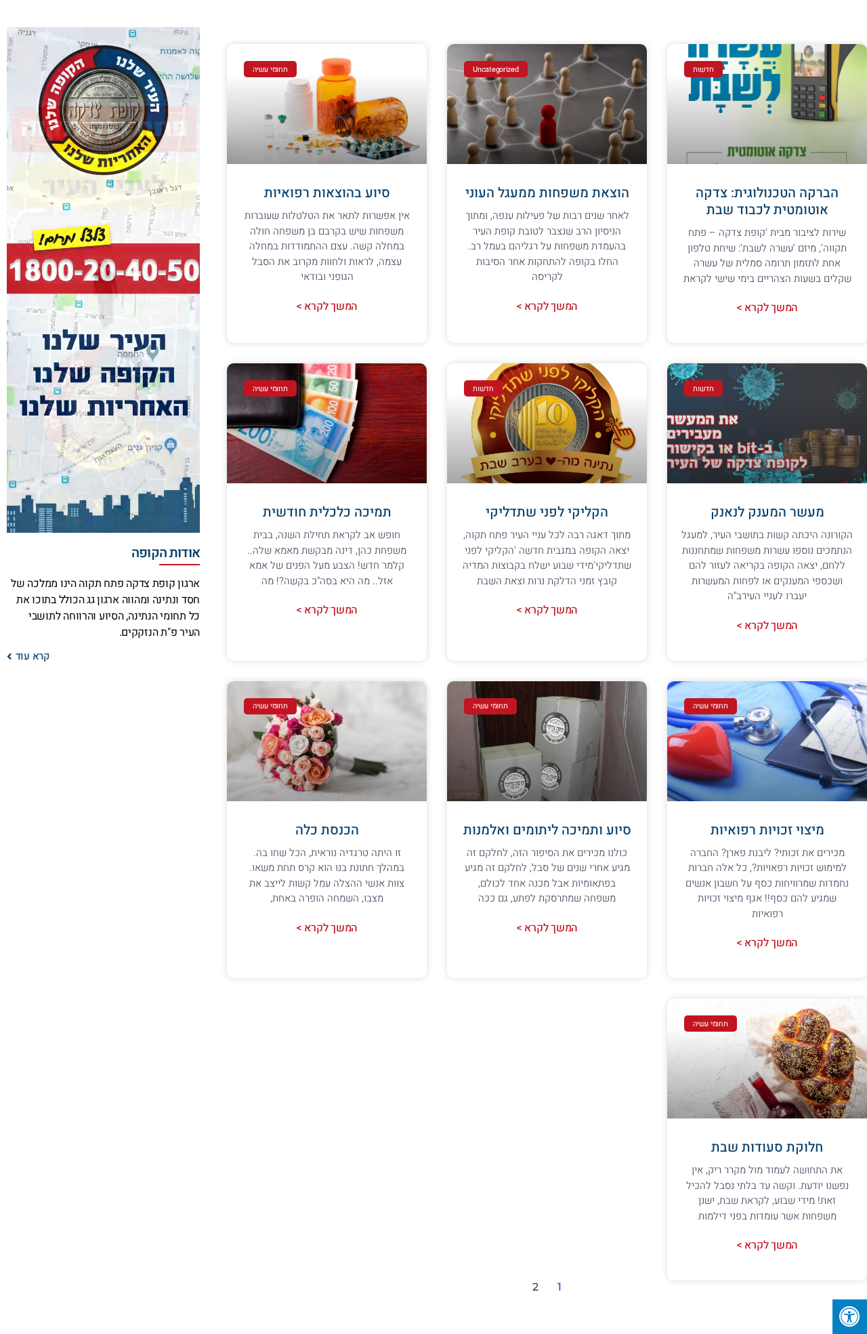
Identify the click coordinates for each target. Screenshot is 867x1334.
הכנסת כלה (327, 830)
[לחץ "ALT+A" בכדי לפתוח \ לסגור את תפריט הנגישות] (849, 1316)
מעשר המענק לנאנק (767, 512)
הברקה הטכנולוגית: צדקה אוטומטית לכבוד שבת (767, 201)
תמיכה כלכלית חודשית (327, 512)
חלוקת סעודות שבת (767, 1147)
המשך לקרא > (767, 308)
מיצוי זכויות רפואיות (767, 830)
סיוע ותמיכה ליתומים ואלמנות (547, 830)
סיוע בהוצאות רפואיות (327, 193)
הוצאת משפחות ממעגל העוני (547, 193)
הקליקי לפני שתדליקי (547, 512)
